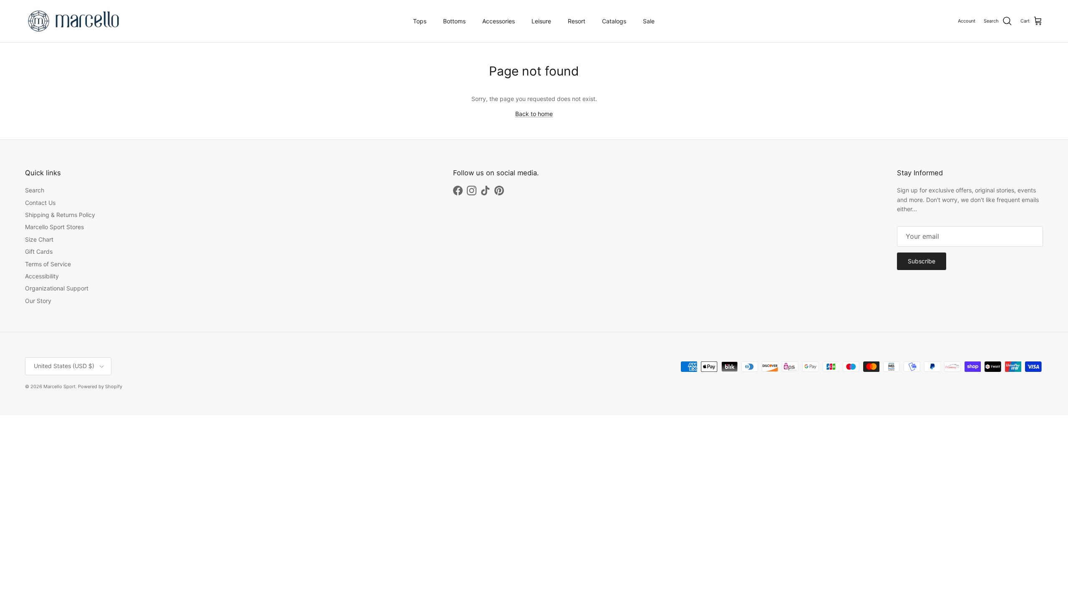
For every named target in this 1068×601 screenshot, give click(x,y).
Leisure (541, 21)
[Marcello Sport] (74, 21)
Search (34, 190)
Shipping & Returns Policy (60, 214)
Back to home (534, 113)
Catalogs (614, 21)
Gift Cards (39, 251)
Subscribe (921, 261)
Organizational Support (56, 288)
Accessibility (42, 276)
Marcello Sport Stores (54, 226)
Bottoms (454, 21)
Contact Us (40, 202)
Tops (419, 21)
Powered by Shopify (100, 386)
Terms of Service (48, 264)
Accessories (498, 21)
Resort (576, 21)
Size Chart (39, 239)
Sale (649, 21)
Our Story (38, 300)
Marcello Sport (59, 386)
